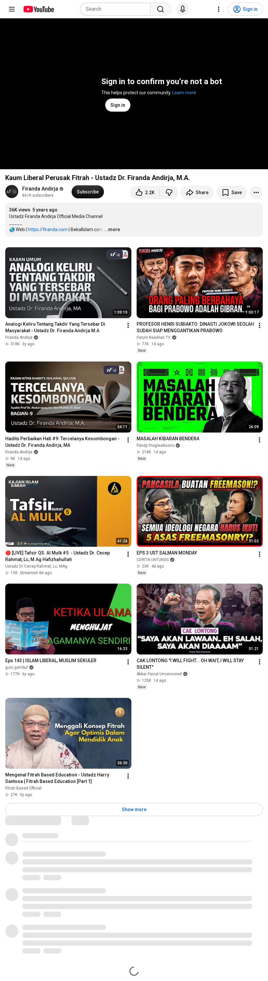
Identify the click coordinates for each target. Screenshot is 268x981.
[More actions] (256, 192)
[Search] (160, 9)
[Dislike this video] (169, 192)
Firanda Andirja (40, 189)
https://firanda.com (48, 229)
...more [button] (112, 229)
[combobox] (117, 9)
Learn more (184, 92)
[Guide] (12, 9)
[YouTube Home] (38, 9)
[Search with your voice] (182, 9)
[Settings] (219, 9)
